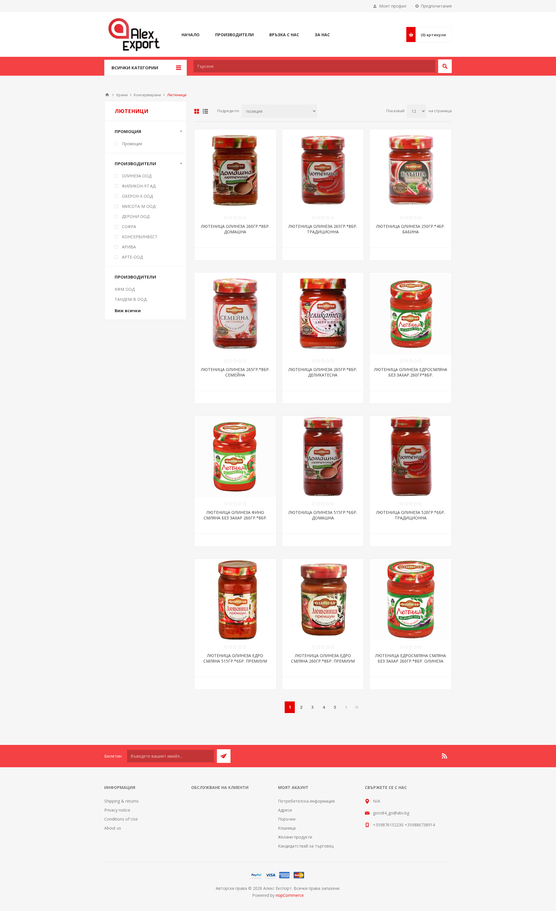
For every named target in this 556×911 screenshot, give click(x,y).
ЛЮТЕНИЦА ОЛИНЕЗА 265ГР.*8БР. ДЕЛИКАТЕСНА (322, 372)
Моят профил (392, 6)
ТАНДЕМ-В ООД (131, 299)
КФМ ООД (125, 289)
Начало (107, 94)
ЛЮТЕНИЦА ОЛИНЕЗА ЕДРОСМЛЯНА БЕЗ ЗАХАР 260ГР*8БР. (410, 372)
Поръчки (286, 819)
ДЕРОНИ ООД (135, 216)
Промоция (132, 143)
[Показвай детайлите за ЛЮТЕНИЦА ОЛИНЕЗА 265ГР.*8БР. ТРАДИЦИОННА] (323, 170)
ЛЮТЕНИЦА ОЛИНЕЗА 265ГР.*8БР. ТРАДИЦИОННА (322, 228)
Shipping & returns (121, 801)
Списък (205, 111)
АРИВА (129, 247)
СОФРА (129, 226)
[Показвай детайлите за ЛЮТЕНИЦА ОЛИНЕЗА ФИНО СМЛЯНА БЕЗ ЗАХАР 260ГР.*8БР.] (235, 457)
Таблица (196, 111)
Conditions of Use (121, 819)
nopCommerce (290, 895)
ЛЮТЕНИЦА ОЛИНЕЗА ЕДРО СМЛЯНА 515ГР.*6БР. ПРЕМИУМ (235, 658)
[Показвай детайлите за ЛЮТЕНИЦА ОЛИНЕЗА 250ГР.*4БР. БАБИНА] (410, 170)
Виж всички (128, 310)
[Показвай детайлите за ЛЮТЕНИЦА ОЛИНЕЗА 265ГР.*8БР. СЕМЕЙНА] (235, 313)
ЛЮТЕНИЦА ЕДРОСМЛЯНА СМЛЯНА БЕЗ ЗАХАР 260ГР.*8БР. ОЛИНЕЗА (410, 658)
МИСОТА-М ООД (139, 206)
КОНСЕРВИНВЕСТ (140, 236)
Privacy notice (117, 810)
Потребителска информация (306, 801)
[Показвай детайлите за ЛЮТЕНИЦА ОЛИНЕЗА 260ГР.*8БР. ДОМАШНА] (235, 170)
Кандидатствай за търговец (306, 846)
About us (112, 828)
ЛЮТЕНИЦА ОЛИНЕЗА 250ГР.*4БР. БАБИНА (410, 228)
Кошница (287, 828)
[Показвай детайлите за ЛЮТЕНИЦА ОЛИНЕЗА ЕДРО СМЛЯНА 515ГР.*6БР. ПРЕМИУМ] (235, 600)
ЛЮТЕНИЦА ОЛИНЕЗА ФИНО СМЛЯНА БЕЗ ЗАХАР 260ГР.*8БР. (235, 515)
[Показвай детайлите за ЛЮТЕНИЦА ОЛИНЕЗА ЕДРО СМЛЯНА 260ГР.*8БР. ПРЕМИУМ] (323, 600)
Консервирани (147, 94)
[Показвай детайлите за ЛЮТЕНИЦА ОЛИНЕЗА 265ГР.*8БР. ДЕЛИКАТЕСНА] (323, 313)
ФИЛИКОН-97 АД (139, 186)
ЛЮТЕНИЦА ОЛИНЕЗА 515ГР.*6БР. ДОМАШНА (322, 515)
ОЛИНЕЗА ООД (136, 176)
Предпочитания (436, 6)
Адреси (285, 810)
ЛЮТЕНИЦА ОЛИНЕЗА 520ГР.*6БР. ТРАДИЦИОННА (410, 515)
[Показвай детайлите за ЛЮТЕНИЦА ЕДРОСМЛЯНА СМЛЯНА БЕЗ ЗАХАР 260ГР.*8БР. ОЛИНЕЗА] (410, 600)
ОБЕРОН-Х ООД (137, 196)
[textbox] (314, 66)
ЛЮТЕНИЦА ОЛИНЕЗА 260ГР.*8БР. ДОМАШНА (235, 228)
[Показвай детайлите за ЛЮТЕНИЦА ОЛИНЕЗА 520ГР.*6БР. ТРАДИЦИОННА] (410, 457)
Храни (122, 94)
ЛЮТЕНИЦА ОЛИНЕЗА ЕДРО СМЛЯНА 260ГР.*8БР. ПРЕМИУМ (323, 658)
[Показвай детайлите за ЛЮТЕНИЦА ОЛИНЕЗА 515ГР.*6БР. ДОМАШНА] (323, 457)
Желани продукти (295, 837)
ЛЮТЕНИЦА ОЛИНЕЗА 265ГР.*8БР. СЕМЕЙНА (235, 372)
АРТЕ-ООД (132, 257)
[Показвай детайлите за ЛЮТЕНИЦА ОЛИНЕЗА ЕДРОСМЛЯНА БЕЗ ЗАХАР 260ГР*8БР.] (410, 313)
